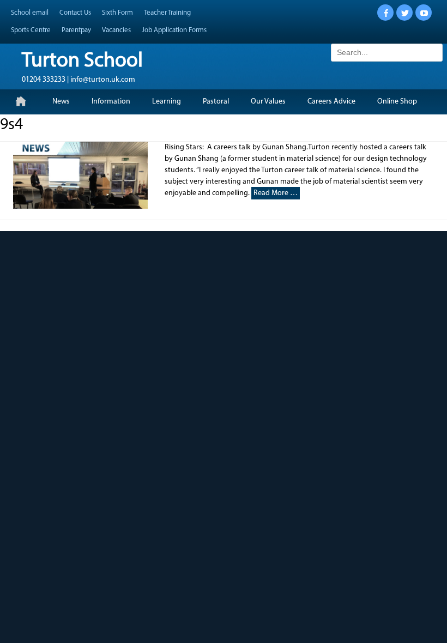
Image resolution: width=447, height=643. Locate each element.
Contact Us (75, 12)
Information (111, 102)
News (61, 102)
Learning (166, 102)
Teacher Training (167, 12)
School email (30, 12)
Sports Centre (31, 30)
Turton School (82, 61)
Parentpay (76, 30)
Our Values (268, 102)
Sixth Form (117, 12)
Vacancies (116, 30)
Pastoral (216, 102)
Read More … (275, 193)
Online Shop (397, 102)
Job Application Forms (174, 30)
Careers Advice (331, 102)
